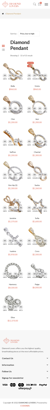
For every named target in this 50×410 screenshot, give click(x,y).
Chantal (37, 152)
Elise (13, 317)
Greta (37, 86)
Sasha (37, 185)
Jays (37, 119)
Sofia (37, 218)
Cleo (13, 119)
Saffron (13, 152)
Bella (13, 86)
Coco (37, 251)
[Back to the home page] (3, 14)
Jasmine (12, 218)
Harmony (13, 284)
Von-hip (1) (12, 185)
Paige (37, 284)
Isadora (13, 251)
